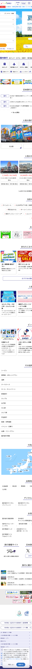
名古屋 (11, 146)
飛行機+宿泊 (14, 184)
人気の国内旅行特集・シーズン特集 (9, 635)
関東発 (23, 486)
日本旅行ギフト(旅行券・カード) (22, 530)
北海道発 (5, 486)
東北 (31, 461)
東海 (27, 470)
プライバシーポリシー (15, 659)
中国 (15, 466)
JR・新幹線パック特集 (6, 632)
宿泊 (9, 180)
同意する (20, 664)
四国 (14, 471)
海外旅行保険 (23, 524)
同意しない (11, 664)
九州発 (4, 489)
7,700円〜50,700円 (9, 175)
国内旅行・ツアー (5, 638)
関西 (21, 471)
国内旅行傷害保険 (8, 518)
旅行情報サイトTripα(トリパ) (7, 535)
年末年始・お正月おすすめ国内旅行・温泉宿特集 (16, 623)
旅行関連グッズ (7, 529)
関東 (29, 467)
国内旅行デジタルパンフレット (8, 504)
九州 (9, 469)
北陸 (20, 463)
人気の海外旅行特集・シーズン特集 (9, 644)
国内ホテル (3, 641)
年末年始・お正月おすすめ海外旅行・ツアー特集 (16, 627)
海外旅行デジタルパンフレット (23, 504)
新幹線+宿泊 (5, 184)
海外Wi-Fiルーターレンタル (8, 525)
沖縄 (9, 456)
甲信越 (25, 460)
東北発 (14, 486)
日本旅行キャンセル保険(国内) (25, 519)
